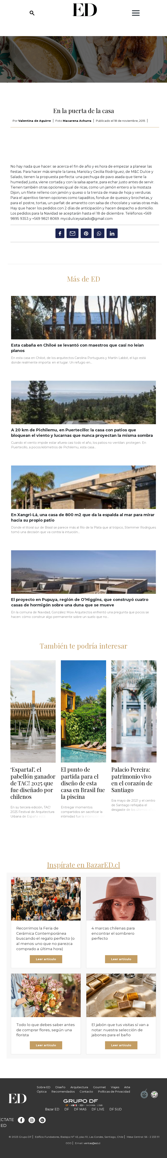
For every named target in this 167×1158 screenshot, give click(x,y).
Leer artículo (46, 959)
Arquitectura (79, 1087)
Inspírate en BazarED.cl (83, 864)
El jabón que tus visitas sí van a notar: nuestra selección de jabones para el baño (120, 1030)
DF (66, 1109)
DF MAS (80, 1109)
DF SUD (115, 1109)
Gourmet (99, 1087)
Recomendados (63, 1091)
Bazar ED (52, 1109)
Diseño (60, 1087)
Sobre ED (43, 1087)
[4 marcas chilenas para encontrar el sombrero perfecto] (121, 899)
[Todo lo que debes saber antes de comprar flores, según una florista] (46, 995)
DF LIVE (98, 1109)
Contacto (86, 1091)
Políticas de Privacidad (114, 1091)
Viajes (115, 1087)
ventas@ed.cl (92, 1143)
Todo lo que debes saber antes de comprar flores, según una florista (45, 1030)
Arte (127, 1087)
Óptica (42, 1091)
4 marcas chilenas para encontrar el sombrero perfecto (113, 933)
